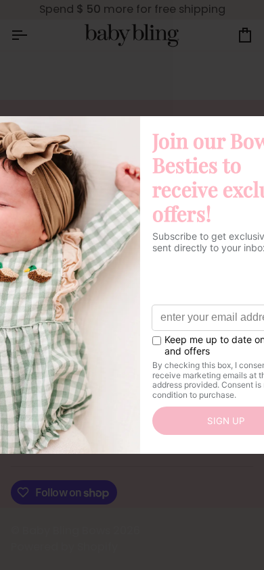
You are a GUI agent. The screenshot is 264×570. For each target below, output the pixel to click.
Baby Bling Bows (66, 530)
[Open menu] (31, 35)
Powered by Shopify (64, 546)
